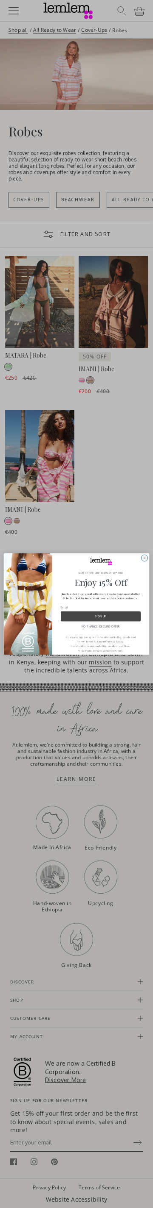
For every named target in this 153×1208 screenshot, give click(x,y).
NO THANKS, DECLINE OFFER (101, 626)
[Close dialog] (144, 558)
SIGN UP (100, 616)
